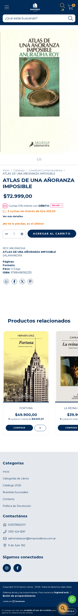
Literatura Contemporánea (45, 170)
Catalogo (19, 170)
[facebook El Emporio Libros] (17, 568)
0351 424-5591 (16, 531)
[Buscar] (70, 18)
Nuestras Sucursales (15, 492)
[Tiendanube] (14, 601)
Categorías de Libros (16, 478)
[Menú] (7, 7)
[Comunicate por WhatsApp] (72, 599)
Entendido (68, 611)
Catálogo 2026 (12, 485)
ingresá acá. (61, 592)
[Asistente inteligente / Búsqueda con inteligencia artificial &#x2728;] (63, 608)
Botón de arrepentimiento (19, 595)
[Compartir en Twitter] (23, 283)
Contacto (9, 499)
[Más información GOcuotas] (56, 205)
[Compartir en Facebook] (15, 283)
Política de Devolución (17, 506)
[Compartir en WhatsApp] (6, 282)
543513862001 (17, 524)
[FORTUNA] (40, 428)
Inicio (6, 170)
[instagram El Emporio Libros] (7, 568)
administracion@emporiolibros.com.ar (32, 538)
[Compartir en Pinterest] (30, 283)
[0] (70, 8)
